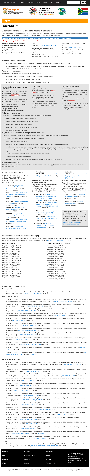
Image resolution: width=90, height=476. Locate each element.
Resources (22, 2)
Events (48, 455)
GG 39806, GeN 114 (40, 438)
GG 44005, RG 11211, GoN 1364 (27, 330)
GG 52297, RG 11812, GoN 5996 (34, 306)
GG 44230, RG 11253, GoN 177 (27, 325)
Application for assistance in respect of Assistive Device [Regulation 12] (45, 225)
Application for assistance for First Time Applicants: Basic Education (16, 187)
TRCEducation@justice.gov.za (47, 45)
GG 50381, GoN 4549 (60, 315)
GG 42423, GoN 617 (61, 414)
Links (3, 455)
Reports (26, 463)
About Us (13, 2)
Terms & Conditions (52, 463)
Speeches (27, 459)
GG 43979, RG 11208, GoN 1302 (27, 335)
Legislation (27, 451)
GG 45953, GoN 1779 (18, 320)
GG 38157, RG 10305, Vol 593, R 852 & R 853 (44, 446)
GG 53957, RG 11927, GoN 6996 (32, 293)
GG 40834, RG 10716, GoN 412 (21, 433)
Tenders (45, 2)
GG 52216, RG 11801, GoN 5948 (27, 311)
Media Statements (29, 455)
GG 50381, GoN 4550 (68, 376)
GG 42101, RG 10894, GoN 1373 (27, 419)
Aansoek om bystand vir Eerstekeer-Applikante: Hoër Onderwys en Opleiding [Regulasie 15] (47, 204)
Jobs (51, 2)
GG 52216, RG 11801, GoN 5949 (33, 371)
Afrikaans (32, 354)
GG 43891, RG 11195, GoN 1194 (27, 404)
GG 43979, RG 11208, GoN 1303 (32, 400)
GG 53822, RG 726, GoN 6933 (56, 240)
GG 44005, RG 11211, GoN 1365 (29, 395)
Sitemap (48, 459)
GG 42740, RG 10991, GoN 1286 (31, 344)
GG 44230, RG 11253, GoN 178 (21, 390)
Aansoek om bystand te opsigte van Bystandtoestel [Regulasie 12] (75, 176)
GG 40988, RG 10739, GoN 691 (27, 428)
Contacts (58, 2)
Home (5, 25)
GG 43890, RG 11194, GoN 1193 (21, 339)
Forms (11, 25)
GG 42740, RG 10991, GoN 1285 (41, 409)
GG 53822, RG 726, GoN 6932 (72, 364)
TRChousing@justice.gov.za (76, 47)
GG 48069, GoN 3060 (28, 380)
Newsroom (31, 2)
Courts (38, 2)
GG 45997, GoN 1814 (26, 385)
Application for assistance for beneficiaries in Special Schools (16, 215)
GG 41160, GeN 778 (32, 424)
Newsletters (49, 451)
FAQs (4, 463)
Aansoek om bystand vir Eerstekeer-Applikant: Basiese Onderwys (16, 194)
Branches (5, 459)
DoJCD (6, 2)
